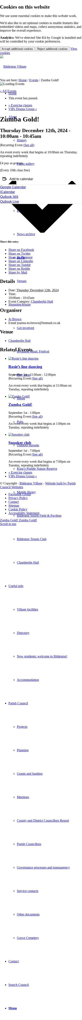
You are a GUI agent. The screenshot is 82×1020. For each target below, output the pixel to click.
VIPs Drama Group (22, 109)
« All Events (8, 91)
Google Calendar (13, 187)
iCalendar (7, 191)
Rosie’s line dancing (25, 366)
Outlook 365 (9, 196)
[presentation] (23, 358)
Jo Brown (14, 319)
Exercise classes (20, 105)
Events (33, 80)
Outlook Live (9, 201)
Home (23, 80)
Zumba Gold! (20, 404)
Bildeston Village (31, 483)
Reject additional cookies (52, 48)
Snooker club (19, 442)
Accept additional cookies (17, 48)
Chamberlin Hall (42, 301)
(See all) (28, 145)
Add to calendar (21, 179)
